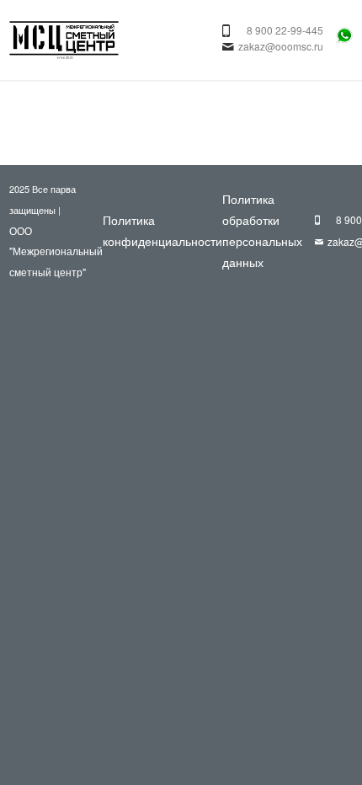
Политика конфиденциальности (162, 230)
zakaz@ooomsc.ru (280, 46)
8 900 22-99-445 (285, 30)
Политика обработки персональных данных (262, 230)
